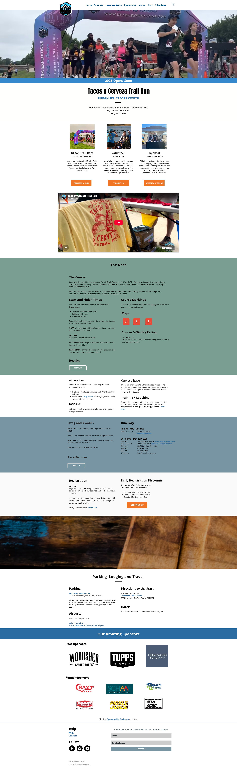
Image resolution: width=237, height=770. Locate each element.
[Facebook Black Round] (72, 748)
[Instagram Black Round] (80, 748)
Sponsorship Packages (118, 719)
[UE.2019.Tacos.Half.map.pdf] (126, 322)
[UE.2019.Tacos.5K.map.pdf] (137, 322)
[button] (150, 5)
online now (92, 508)
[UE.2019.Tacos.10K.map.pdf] (149, 322)
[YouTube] (87, 748)
